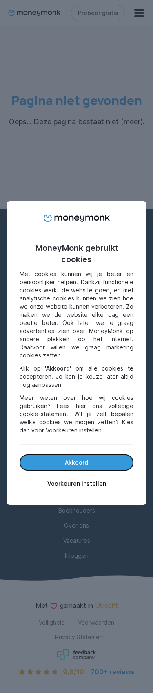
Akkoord (76, 462)
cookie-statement (44, 413)
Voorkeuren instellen (76, 483)
